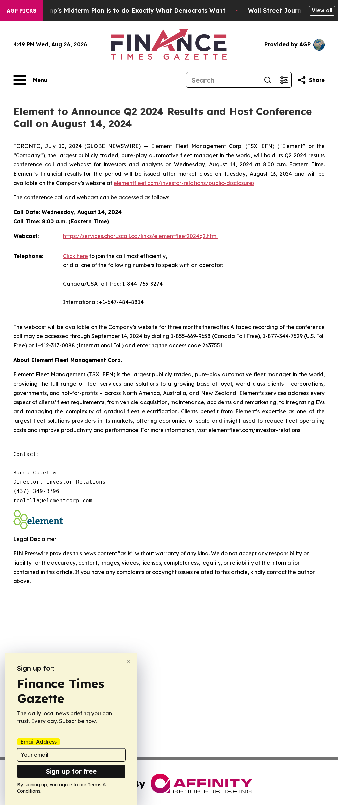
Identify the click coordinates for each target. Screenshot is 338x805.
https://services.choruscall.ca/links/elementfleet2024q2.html (140, 236)
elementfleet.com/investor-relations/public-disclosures (184, 183)
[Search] (268, 80)
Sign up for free (71, 771)
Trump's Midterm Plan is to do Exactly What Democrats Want (131, 10)
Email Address (38, 741)
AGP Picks (21, 10)
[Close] (129, 661)
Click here (75, 256)
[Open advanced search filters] (283, 80)
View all (322, 10)
